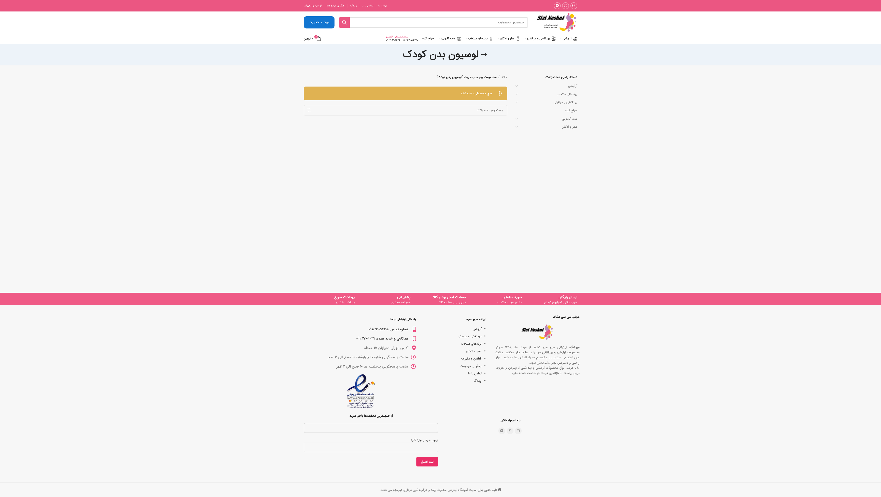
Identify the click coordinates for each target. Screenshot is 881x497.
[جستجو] (344, 22)
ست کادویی (569, 118)
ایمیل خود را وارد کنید (424, 440)
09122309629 (393, 40)
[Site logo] (556, 22)
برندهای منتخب (567, 94)
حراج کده (571, 110)
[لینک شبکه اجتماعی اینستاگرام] (573, 5)
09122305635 (410, 40)
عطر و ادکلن (569, 126)
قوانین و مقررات (471, 358)
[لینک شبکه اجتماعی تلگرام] (557, 5)
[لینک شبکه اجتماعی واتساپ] (565, 5)
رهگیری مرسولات (471, 366)
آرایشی (572, 85)
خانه (504, 77)
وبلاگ (478, 380)
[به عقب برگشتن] (484, 54)
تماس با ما (475, 373)
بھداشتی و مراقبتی (565, 102)
